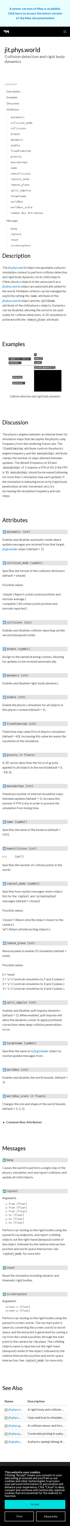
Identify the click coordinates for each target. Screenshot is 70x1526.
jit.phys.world (17, 267)
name (14, 167)
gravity (16, 156)
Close (19, 1516)
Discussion (13, 103)
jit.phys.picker (17, 1433)
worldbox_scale (21, 207)
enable (15, 145)
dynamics (17, 139)
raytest (16, 234)
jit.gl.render (10, 549)
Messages (12, 220)
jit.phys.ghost (17, 1425)
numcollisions (21, 173)
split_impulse (21, 190)
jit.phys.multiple (18, 1417)
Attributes (13, 109)
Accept (35, 1504)
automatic (18, 117)
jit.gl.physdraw (18, 1441)
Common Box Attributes (27, 213)
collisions (18, 128)
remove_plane (20, 184)
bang (14, 228)
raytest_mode (20, 179)
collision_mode (21, 122)
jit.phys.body (16, 1409)
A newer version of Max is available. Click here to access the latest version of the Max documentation (35, 13)
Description (13, 91)
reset (14, 239)
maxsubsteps (19, 162)
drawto (15, 134)
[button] (65, 32)
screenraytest (21, 245)
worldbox (17, 201)
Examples (12, 97)
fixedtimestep (21, 150)
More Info (51, 1516)
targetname (18, 196)
